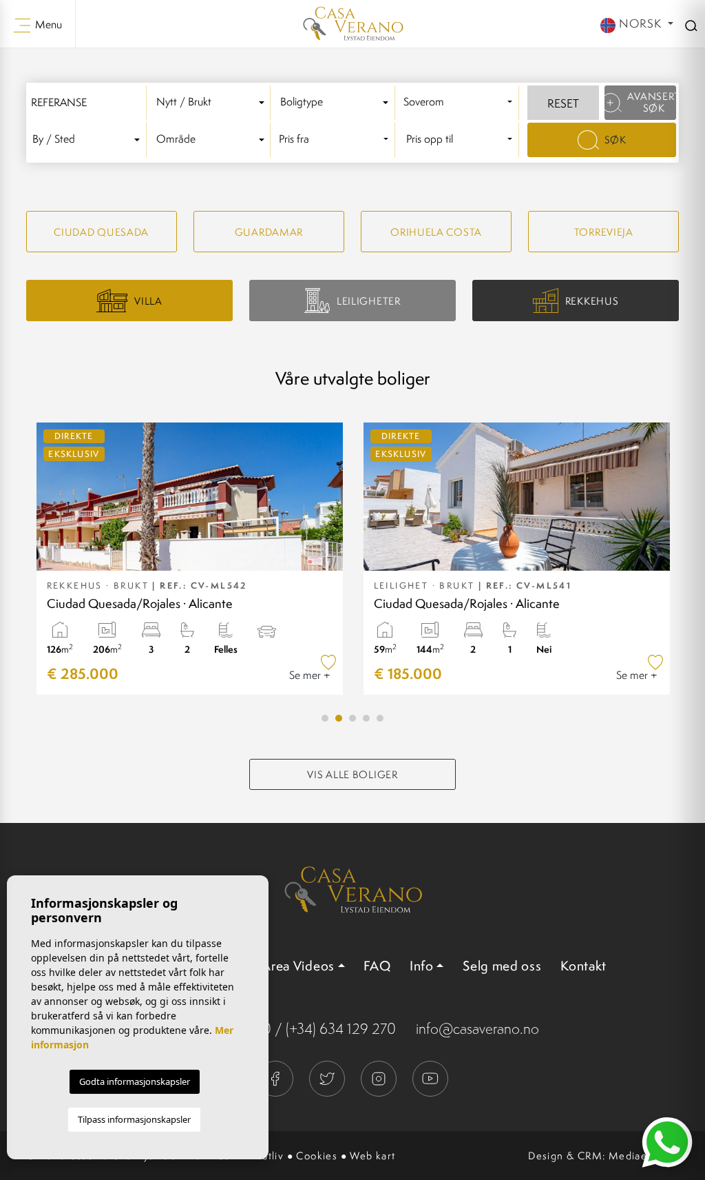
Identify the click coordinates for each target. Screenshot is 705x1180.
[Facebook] (276, 1077)
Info (422, 966)
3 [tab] (352, 718)
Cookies (316, 1155)
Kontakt (583, 966)
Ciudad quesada (101, 231)
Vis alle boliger (352, 774)
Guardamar (269, 231)
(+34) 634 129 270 (341, 1028)
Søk (615, 139)
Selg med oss (502, 966)
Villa (148, 300)
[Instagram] (380, 1077)
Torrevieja (603, 231)
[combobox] (213, 102)
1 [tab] (325, 718)
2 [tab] (338, 718)
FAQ (377, 966)
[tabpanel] (189, 559)
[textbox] (212, 102)
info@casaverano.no (477, 1028)
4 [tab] (366, 718)
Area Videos (298, 966)
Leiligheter (369, 300)
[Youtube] (430, 1077)
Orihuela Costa (436, 231)
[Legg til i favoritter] (329, 662)
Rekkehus (592, 300)
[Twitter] (328, 1077)
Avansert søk (651, 102)
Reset (563, 103)
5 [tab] (380, 718)
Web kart (372, 1155)
